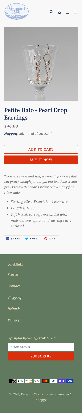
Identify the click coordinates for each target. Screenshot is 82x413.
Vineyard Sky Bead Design (38, 394)
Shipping (11, 133)
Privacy (14, 320)
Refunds (14, 308)
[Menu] (76, 11)
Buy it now (41, 159)
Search (13, 274)
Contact (14, 286)
